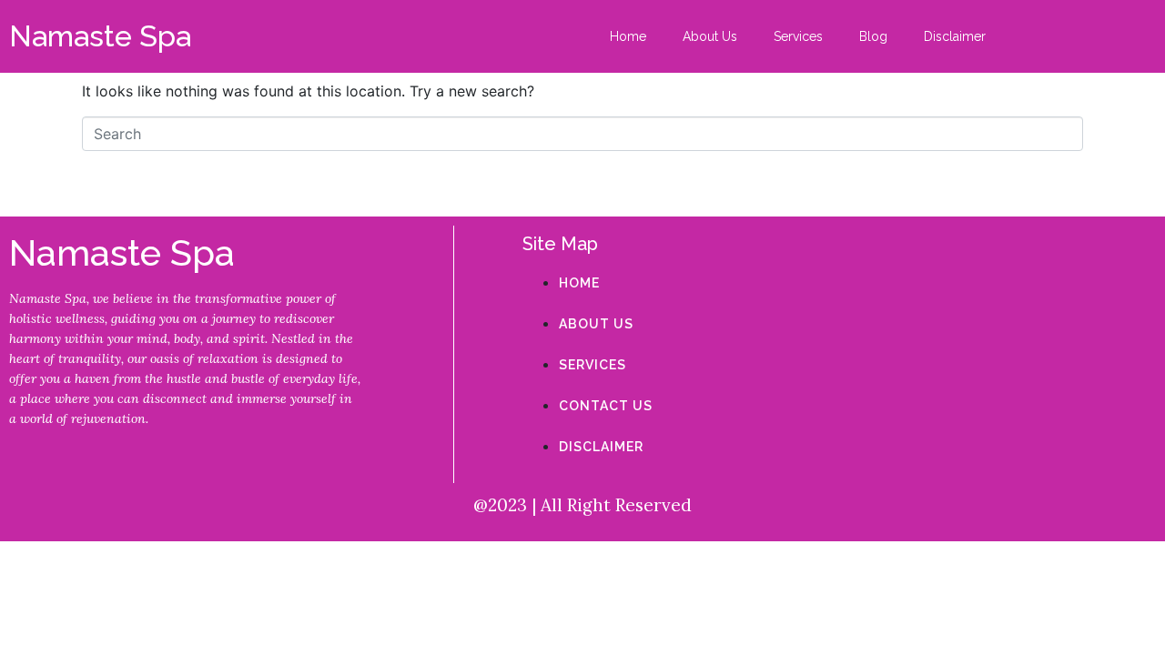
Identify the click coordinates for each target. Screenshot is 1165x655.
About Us (710, 36)
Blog (873, 36)
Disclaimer (955, 36)
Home (628, 36)
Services (798, 36)
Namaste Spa (100, 36)
